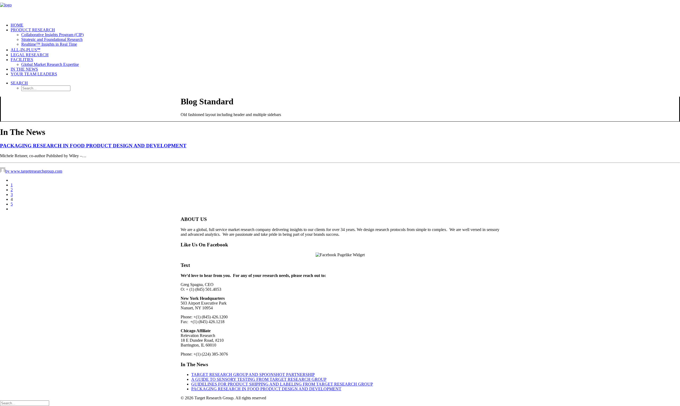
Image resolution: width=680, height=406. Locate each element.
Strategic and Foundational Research (52, 39)
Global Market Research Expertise (50, 64)
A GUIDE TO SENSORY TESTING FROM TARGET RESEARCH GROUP (258, 379)
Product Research (33, 30)
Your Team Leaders (34, 74)
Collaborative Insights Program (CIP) (52, 34)
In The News (24, 69)
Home (17, 25)
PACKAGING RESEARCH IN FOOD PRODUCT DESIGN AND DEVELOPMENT (93, 145)
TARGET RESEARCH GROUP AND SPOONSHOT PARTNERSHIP (253, 374)
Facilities (22, 59)
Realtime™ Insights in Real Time (49, 44)
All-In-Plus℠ (25, 50)
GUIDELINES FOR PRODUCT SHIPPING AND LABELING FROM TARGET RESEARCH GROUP (282, 384)
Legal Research (30, 55)
